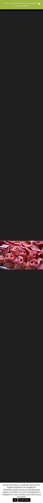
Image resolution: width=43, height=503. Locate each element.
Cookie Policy (24, 500)
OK (15, 500)
